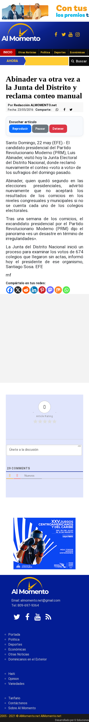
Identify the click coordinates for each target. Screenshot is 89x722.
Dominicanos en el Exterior (27, 659)
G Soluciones (81, 720)
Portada (14, 634)
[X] (18, 290)
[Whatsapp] (66, 290)
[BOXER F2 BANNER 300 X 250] (44, 543)
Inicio (7, 52)
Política (45, 52)
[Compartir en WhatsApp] (55, 109)
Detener (58, 128)
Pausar (40, 128)
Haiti (11, 674)
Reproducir (20, 128)
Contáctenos (17, 703)
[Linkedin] (34, 290)
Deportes (60, 52)
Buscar (81, 61)
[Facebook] (9, 290)
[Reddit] (26, 290)
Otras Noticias (27, 52)
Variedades (16, 684)
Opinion (13, 679)
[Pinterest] (42, 290)
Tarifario (14, 698)
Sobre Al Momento (22, 708)
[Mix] (58, 290)
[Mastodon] (50, 290)
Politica (13, 639)
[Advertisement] (44, 338)
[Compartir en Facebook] (62, 109)
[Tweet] (69, 109)
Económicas (77, 52)
